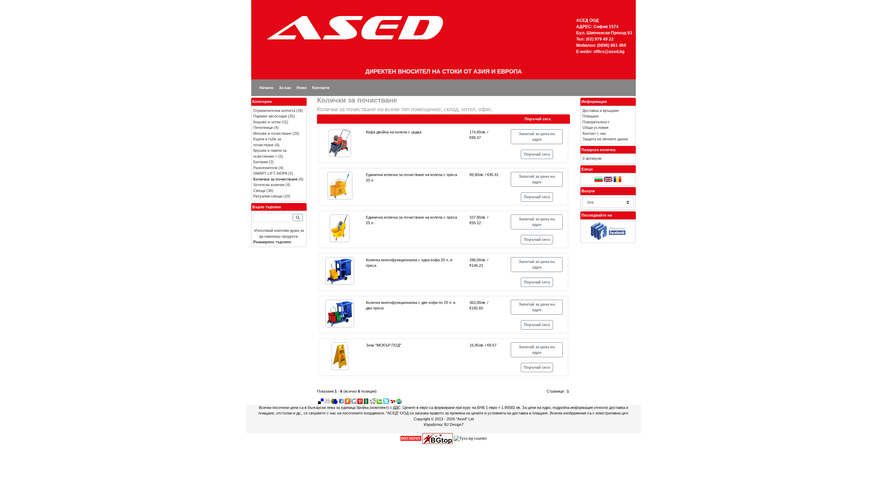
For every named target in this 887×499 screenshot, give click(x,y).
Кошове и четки (267, 122)
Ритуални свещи (267, 196)
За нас (285, 88)
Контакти (321, 88)
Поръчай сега (537, 154)
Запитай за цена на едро (537, 137)
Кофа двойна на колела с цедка (393, 132)
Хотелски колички (268, 185)
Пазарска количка (598, 150)
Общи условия (595, 127)
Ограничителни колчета (274, 110)
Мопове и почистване (272, 133)
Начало (266, 88)
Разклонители (265, 168)
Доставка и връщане (600, 110)
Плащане (590, 116)
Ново (302, 88)
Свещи (259, 191)
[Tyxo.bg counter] (470, 438)
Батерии (260, 162)
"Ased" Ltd (465, 419)
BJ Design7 (454, 424)
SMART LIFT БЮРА (270, 173)
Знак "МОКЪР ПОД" (383, 345)
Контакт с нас (594, 133)
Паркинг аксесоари (270, 116)
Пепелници (263, 127)
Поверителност (595, 122)
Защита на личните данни (605, 139)
